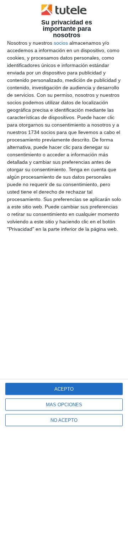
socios (61, 42)
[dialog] (64, 276)
